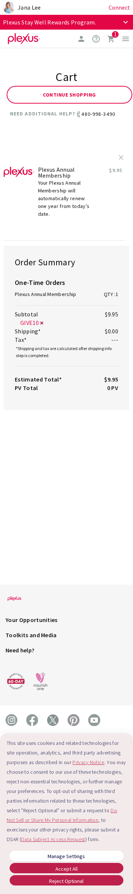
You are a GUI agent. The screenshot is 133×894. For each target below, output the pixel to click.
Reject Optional (66, 881)
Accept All (66, 869)
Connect (119, 7)
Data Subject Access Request (53, 839)
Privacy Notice (88, 762)
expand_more (125, 22)
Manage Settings (66, 856)
